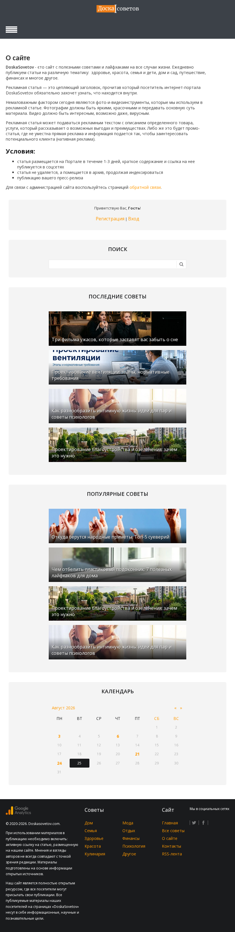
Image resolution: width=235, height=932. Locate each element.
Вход (133, 218)
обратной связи (145, 187)
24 (59, 763)
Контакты (171, 846)
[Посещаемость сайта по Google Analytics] (18, 813)
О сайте (169, 838)
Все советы (173, 830)
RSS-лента (172, 854)
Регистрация (110, 218)
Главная (170, 823)
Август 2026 (63, 707)
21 (137, 754)
